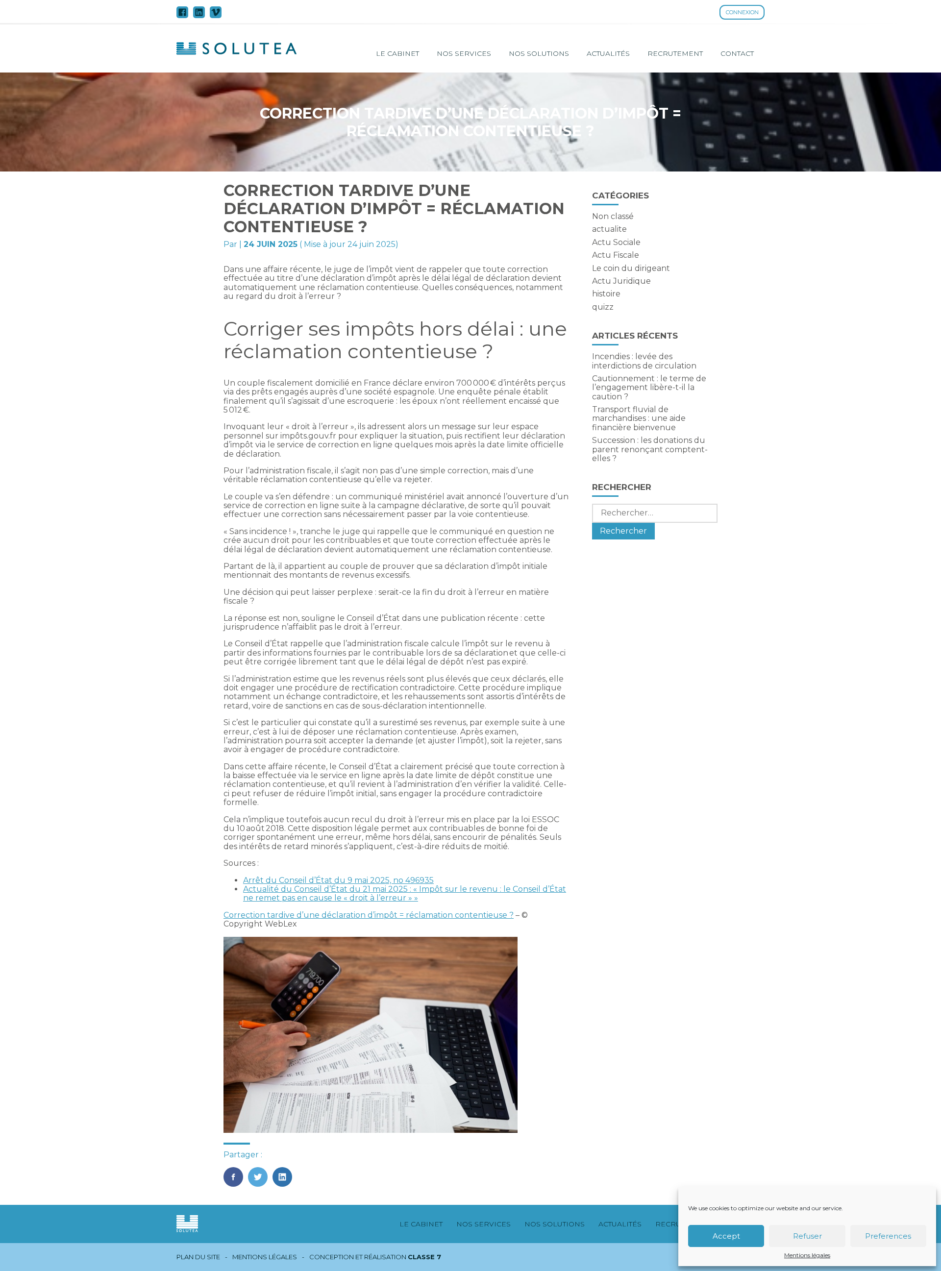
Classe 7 (424, 1257)
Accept (726, 1236)
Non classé (613, 216)
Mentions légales (807, 1255)
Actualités (608, 53)
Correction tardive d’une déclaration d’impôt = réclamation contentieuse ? (368, 915)
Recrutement (675, 53)
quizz (603, 307)
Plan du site (198, 1257)
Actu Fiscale (615, 255)
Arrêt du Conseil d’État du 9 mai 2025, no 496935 (338, 880)
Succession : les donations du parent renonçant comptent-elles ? (650, 449)
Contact (737, 53)
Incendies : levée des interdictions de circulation (644, 361)
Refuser (807, 1236)
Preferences (888, 1236)
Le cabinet (397, 53)
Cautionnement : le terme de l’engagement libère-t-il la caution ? (649, 387)
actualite (609, 229)
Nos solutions (539, 53)
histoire (606, 293)
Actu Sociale (616, 242)
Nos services (464, 53)
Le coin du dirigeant (631, 268)
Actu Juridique (621, 281)
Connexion (742, 12)
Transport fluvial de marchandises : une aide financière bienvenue (639, 418)
